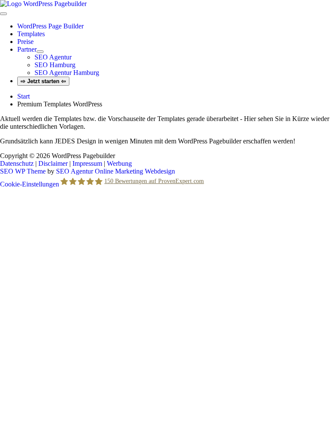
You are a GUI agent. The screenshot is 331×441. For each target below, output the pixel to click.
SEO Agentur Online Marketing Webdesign (115, 171)
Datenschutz (17, 163)
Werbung (119, 163)
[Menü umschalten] (40, 51)
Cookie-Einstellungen (29, 184)
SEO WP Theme (23, 171)
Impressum (87, 163)
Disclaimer (53, 163)
